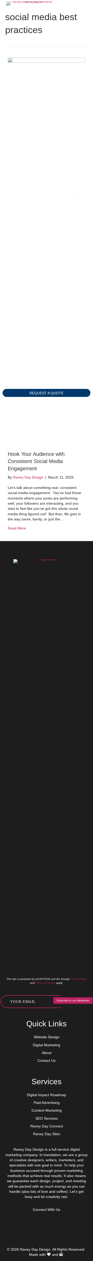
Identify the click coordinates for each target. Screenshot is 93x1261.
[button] (46, 393)
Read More (17, 528)
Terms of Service (45, 982)
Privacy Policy (79, 979)
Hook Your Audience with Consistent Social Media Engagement (36, 461)
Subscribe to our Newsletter (73, 1000)
